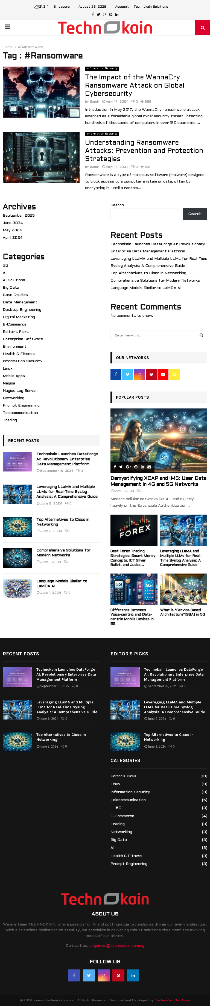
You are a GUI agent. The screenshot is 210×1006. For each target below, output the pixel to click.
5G (5, 265)
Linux (8, 369)
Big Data (11, 287)
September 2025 (19, 215)
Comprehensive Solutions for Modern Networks (155, 280)
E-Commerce (15, 324)
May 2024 (12, 230)
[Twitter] (89, 975)
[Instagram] (104, 975)
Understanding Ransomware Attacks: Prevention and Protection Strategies (144, 151)
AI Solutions (14, 280)
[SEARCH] (201, 335)
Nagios (9, 383)
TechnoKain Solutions (172, 1000)
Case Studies (15, 295)
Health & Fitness (19, 354)
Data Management (20, 302)
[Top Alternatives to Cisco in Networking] (17, 527)
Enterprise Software (23, 339)
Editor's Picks (16, 332)
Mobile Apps (14, 376)
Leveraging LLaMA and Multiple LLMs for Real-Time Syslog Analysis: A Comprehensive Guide (67, 491)
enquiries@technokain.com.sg (116, 946)
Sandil (95, 101)
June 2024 (13, 223)
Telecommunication (20, 413)
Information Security (101, 68)
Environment (15, 346)
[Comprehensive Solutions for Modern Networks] (17, 558)
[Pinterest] (118, 975)
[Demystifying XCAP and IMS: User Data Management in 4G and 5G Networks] (158, 440)
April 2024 (13, 238)
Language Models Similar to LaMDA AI (145, 288)
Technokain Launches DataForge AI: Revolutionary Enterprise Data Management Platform (67, 459)
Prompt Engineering (21, 405)
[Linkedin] (133, 975)
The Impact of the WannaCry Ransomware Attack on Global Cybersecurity (134, 86)
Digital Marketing (19, 317)
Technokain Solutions (150, 6)
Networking (13, 398)
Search (117, 205)
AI (5, 273)
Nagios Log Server (20, 391)
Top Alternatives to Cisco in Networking (148, 273)
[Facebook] (74, 975)
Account (122, 6)
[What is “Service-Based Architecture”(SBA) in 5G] (183, 589)
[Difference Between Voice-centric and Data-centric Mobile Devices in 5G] (134, 589)
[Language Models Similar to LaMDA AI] (17, 589)
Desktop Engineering (22, 310)
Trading (10, 420)
